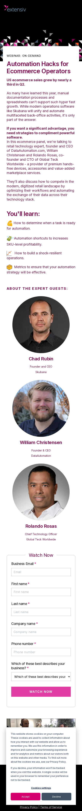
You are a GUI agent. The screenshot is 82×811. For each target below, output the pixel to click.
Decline (56, 796)
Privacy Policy (29, 807)
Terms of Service (51, 807)
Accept (26, 796)
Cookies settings (41, 788)
